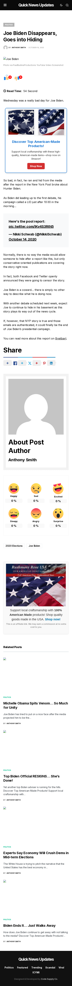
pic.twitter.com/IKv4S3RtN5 (31, 226)
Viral (61, 967)
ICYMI (36, 972)
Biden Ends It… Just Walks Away (29, 926)
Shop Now (36, 166)
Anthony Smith (22, 459)
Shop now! (52, 619)
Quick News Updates (36, 5)
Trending (36, 967)
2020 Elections (14, 545)
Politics (9, 25)
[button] (5, 5)
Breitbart (60, 338)
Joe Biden (34, 545)
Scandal (50, 967)
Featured (22, 967)
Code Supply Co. (49, 979)
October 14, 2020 (23, 239)
